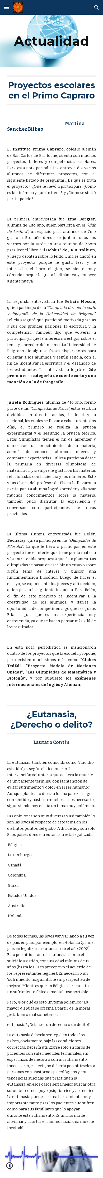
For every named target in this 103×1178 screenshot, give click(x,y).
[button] (6, 7)
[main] (51, 41)
